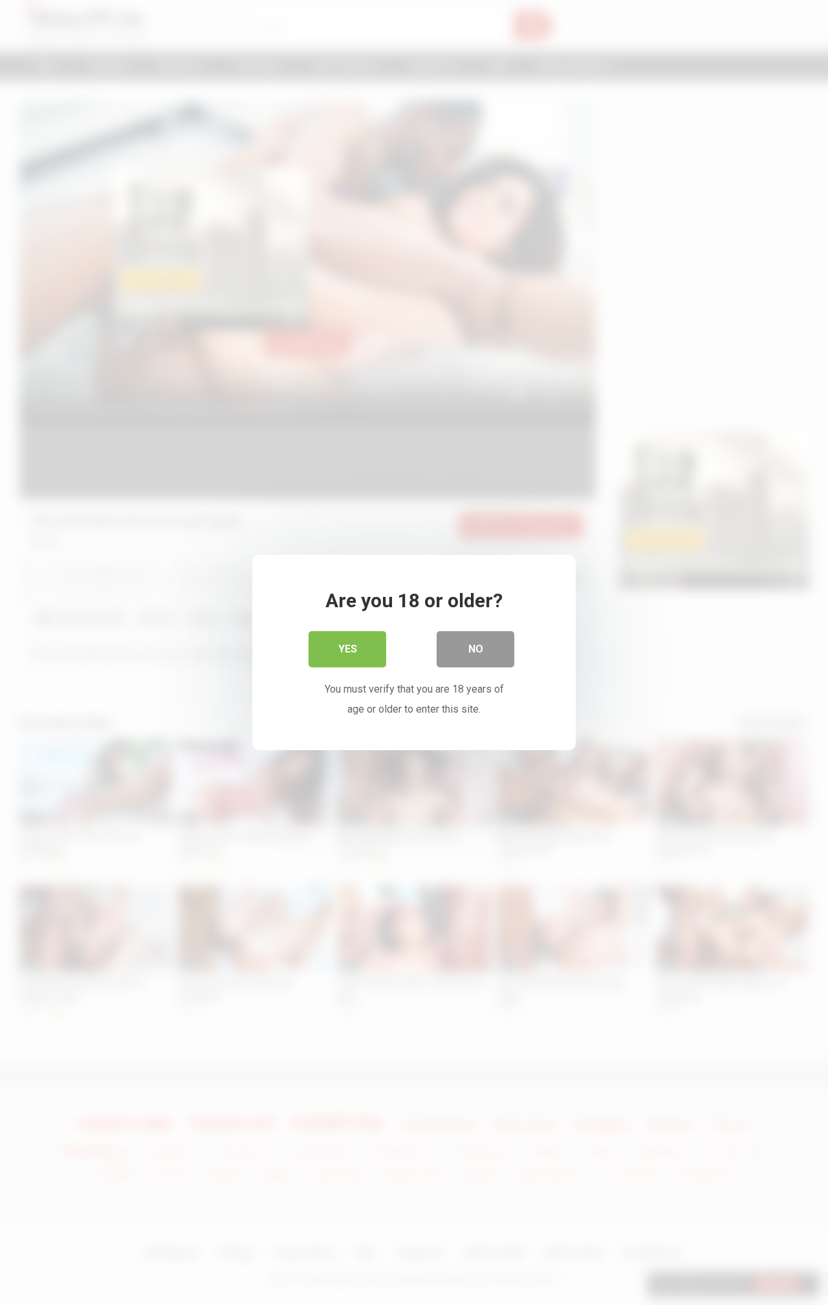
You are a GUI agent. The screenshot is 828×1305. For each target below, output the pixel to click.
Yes (347, 649)
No (475, 649)
